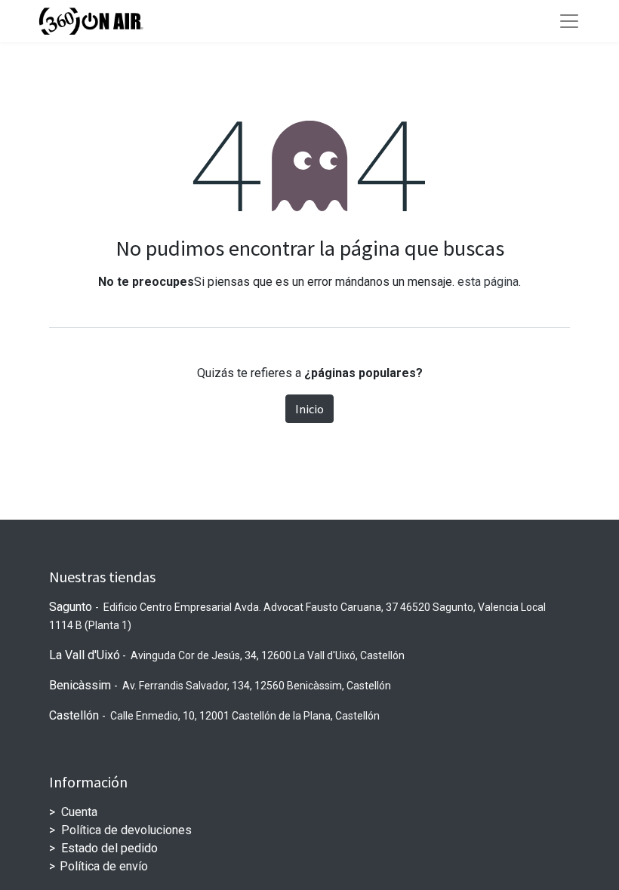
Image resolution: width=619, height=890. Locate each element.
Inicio (309, 408)
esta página (488, 282)
